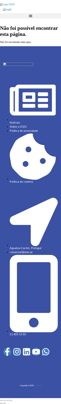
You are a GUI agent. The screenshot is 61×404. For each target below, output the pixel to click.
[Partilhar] (8, 400)
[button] (30, 16)
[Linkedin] (26, 352)
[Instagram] (17, 352)
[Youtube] (36, 352)
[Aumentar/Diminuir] (1, 400)
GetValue (37, 385)
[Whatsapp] (46, 352)
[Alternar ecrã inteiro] (4, 400)
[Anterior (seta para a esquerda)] (1, 403)
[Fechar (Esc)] (11, 400)
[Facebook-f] (7, 352)
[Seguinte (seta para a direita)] (4, 403)
